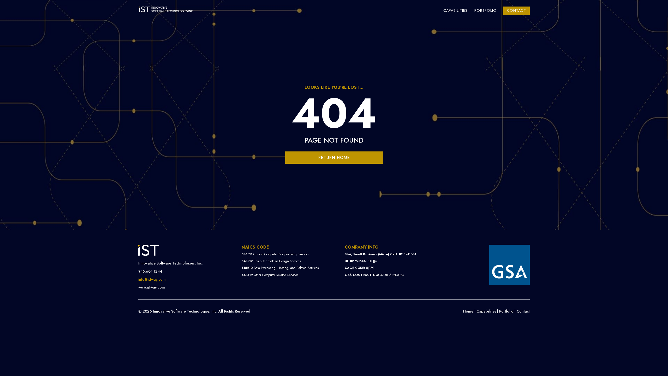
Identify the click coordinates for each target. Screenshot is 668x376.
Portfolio (485, 11)
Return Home (334, 158)
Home (468, 311)
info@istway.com (152, 279)
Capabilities (455, 11)
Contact (516, 10)
